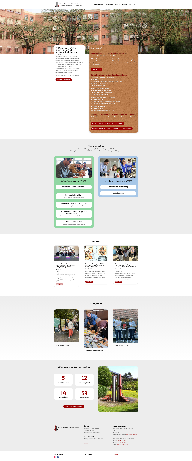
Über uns (131, 4)
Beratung (117, 4)
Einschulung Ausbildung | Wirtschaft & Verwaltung (111, 129)
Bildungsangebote (98, 4)
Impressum (95, 457)
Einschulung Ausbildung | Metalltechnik (107, 123)
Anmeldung (109, 4)
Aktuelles (124, 4)
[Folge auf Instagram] (55, 457)
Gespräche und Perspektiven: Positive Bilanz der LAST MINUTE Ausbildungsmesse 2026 (125, 265)
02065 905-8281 (122, 440)
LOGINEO (115, 454)
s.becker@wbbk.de (131, 434)
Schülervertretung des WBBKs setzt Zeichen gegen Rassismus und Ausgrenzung (95, 265)
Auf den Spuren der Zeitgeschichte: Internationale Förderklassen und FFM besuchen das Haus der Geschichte (65, 266)
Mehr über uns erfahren (74, 406)
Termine (86, 443)
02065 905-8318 (122, 442)
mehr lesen (59, 284)
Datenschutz (87, 457)
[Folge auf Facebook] (58, 457)
